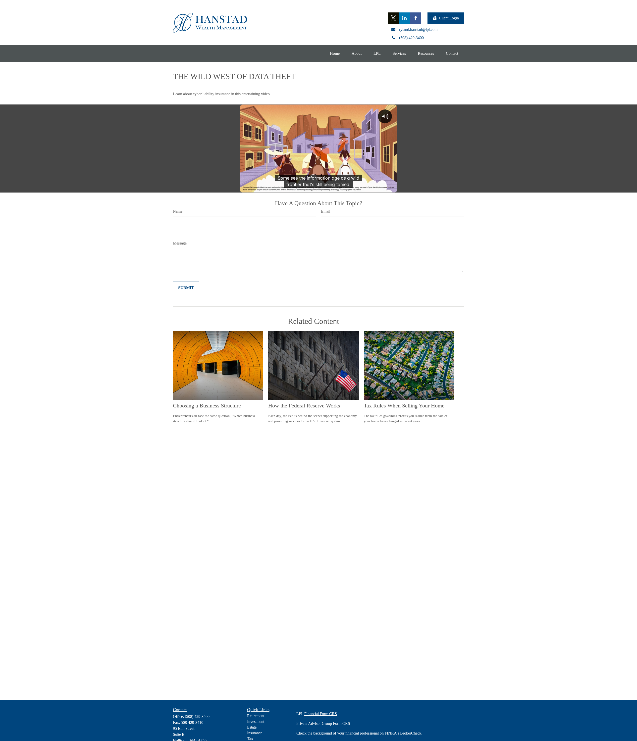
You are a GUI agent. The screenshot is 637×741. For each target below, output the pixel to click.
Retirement (255, 716)
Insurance (254, 733)
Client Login (449, 18)
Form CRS (341, 723)
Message (180, 243)
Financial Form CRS (320, 714)
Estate (252, 727)
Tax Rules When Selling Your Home (404, 405)
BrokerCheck (410, 733)
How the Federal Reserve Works (304, 405)
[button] (335, 53)
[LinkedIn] (404, 18)
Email (325, 211)
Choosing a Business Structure (207, 405)
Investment (255, 721)
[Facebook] (415, 18)
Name (177, 211)
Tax (250, 739)
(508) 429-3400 (197, 716)
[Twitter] (393, 18)
